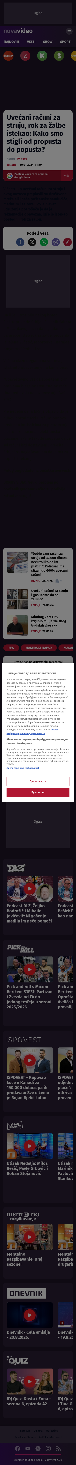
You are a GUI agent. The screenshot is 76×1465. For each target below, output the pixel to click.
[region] (38, 732)
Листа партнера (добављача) (23, 767)
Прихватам (38, 792)
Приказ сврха (38, 781)
